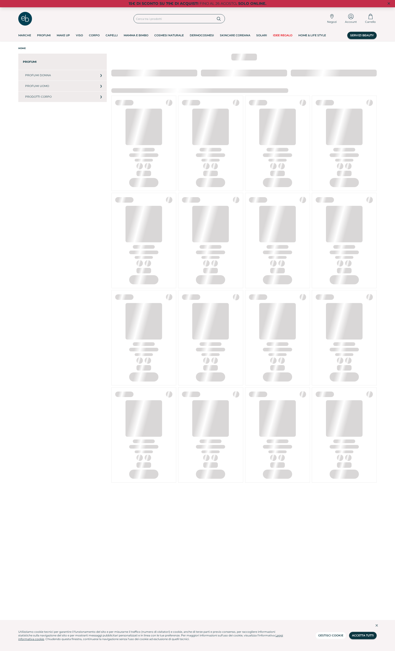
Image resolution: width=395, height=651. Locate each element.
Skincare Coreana (235, 35)
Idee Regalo (282, 35)
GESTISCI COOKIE (330, 635)
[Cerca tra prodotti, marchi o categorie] (219, 19)
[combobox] (173, 18)
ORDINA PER (120, 72)
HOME (22, 48)
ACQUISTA (143, 210)
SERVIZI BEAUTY (362, 35)
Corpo (94, 35)
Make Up (63, 35)
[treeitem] (62, 62)
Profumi (44, 35)
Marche (24, 35)
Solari (261, 35)
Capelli (112, 35)
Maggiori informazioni (208, 91)
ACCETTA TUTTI (363, 635)
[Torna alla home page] (25, 19)
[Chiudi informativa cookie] (376, 625)
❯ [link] (373, 72)
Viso (79, 35)
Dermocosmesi (202, 35)
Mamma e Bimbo (136, 35)
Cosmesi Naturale (169, 35)
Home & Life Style (312, 35)
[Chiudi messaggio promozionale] (389, 3)
